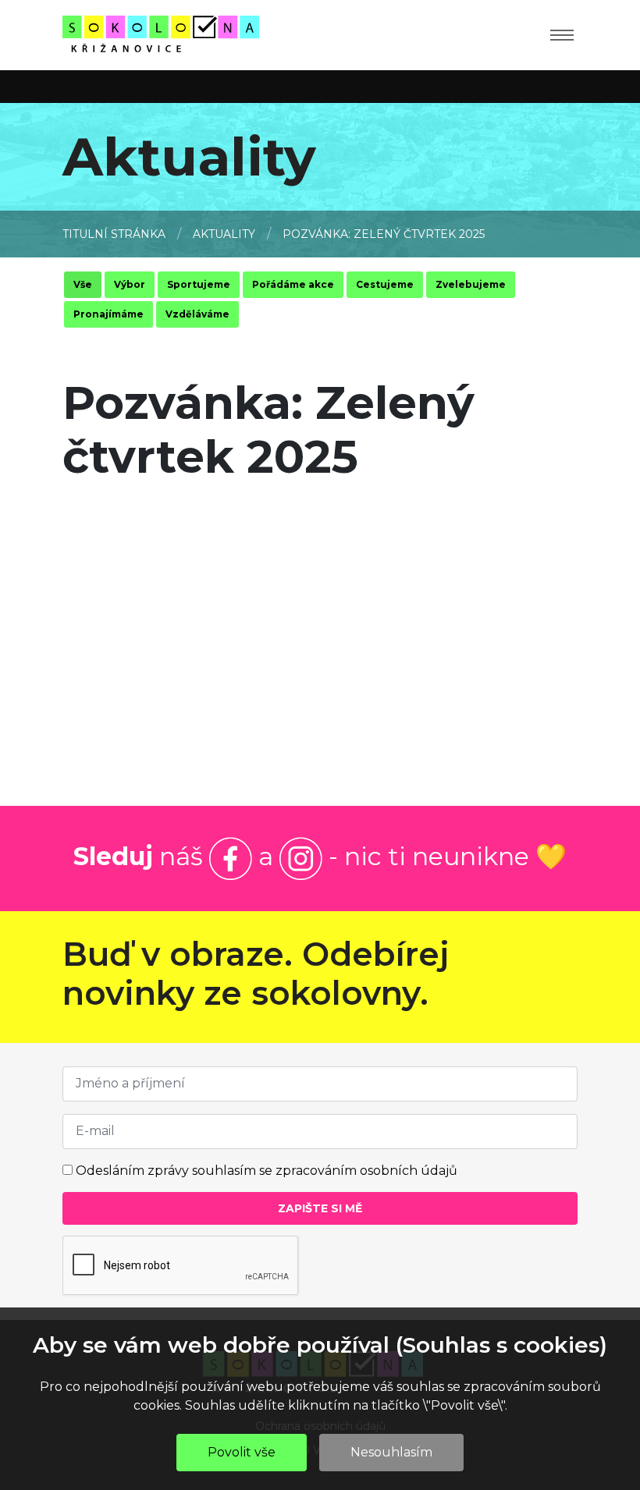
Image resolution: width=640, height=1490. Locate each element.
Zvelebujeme (471, 284)
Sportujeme (198, 284)
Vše (82, 284)
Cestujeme (385, 284)
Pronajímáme (108, 314)
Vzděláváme (197, 314)
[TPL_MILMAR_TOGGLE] (562, 35)
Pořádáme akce (293, 284)
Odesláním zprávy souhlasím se (266, 1170)
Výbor (129, 284)
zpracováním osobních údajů (366, 1170)
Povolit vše (242, 1452)
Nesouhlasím (391, 1452)
